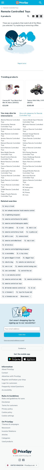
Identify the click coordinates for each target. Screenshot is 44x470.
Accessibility (7, 390)
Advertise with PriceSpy (11, 376)
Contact (5, 373)
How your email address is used (14, 340)
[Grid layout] (33, 16)
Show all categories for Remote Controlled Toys (31, 114)
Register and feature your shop (14, 380)
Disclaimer (6, 402)
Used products (7, 441)
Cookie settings (8, 416)
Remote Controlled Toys (10, 8)
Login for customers (9, 383)
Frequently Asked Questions (13, 386)
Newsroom (6, 428)
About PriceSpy (8, 369)
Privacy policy (7, 409)
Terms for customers (10, 405)
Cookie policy (7, 412)
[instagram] (19, 460)
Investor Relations (9, 431)
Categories (6, 438)
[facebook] (23, 460)
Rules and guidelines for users (13, 398)
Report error (22, 63)
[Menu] (2, 2)
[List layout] (37, 16)
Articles (5, 434)
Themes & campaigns (10, 424)
